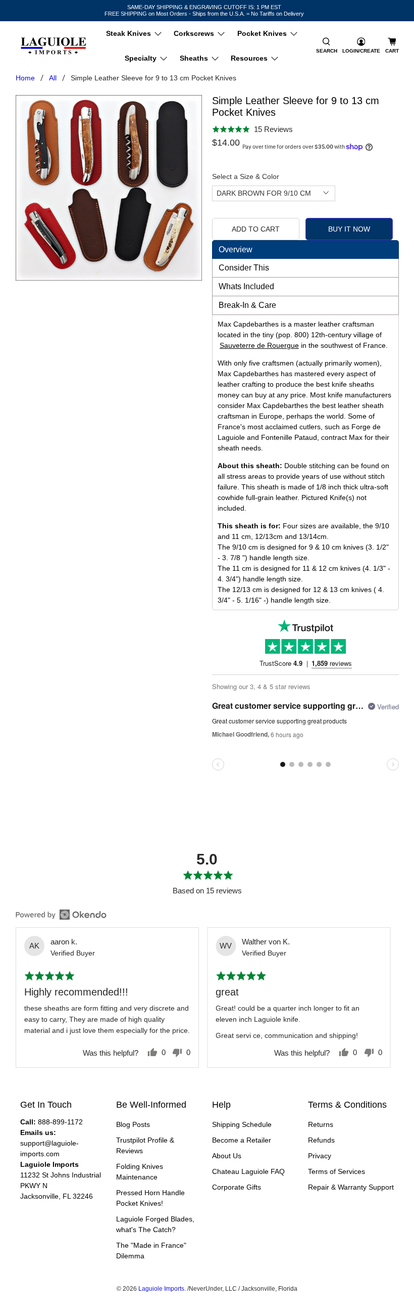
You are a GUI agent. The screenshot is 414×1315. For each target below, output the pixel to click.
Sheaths (194, 58)
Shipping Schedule (242, 1124)
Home (25, 77)
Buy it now (349, 229)
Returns (320, 1124)
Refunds (321, 1140)
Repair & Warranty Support (351, 1187)
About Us (226, 1156)
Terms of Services (336, 1171)
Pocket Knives (262, 33)
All (53, 77)
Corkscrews (194, 33)
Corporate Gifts (236, 1187)
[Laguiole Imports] (53, 46)
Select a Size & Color (245, 176)
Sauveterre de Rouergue (259, 345)
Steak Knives (128, 33)
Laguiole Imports (161, 1288)
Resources (249, 58)
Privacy (319, 1156)
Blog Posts (133, 1124)
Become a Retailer (241, 1140)
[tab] (305, 249)
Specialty (141, 58)
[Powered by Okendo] (61, 915)
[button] (327, 46)
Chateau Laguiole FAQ (248, 1171)
